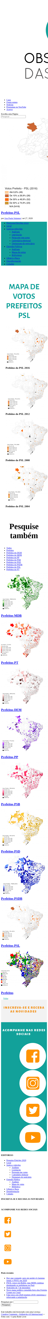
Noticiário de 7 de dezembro (18, 1288)
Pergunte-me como (21, 238)
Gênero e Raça (13, 258)
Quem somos (11, 102)
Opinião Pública (14, 246)
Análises (16, 232)
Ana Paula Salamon (12, 218)
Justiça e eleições (14, 229)
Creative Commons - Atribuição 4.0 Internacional (22, 1314)
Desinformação (13, 261)
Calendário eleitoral (21, 241)
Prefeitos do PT (12, 569)
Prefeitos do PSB (13, 560)
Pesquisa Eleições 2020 (17, 223)
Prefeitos (10, 550)
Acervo (9, 109)
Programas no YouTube (16, 107)
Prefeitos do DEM (14, 553)
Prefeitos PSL (10, 212)
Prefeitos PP (9, 757)
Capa (8, 100)
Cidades (10, 264)
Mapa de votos (19, 252)
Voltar (5, 998)
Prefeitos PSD (10, 851)
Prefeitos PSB (10, 804)
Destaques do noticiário (23, 243)
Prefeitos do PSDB (14, 565)
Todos (9, 548)
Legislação (17, 235)
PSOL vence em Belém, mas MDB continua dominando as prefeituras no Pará (25, 1284)
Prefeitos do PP (12, 557)
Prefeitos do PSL (13, 567)
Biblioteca (17, 255)
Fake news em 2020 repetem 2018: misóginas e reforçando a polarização (26, 1296)
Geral (9, 226)
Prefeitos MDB (11, 615)
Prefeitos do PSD (13, 562)
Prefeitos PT (9, 662)
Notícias (9, 105)
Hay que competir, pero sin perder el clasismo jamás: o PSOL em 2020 (25, 1279)
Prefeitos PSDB (11, 898)
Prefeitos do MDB (14, 555)
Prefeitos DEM (11, 710)
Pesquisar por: (7, 1302)
